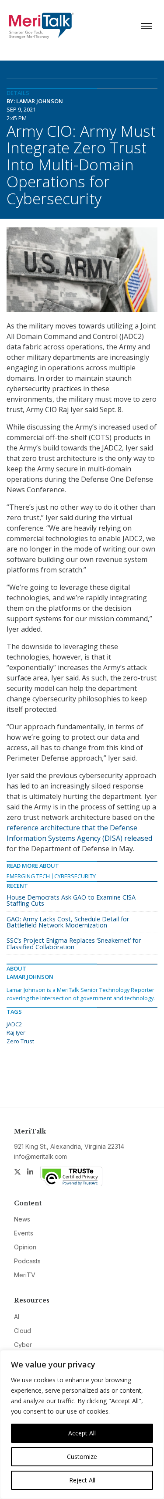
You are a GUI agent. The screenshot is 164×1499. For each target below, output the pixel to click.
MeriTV (24, 1275)
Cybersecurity (75, 876)
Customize (82, 1456)
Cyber (23, 1344)
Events (23, 1233)
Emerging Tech (28, 876)
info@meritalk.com (40, 1156)
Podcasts (27, 1261)
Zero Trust (20, 1041)
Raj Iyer (16, 1032)
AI (16, 1316)
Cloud (22, 1330)
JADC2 (14, 1024)
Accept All (82, 1433)
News (22, 1219)
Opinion (25, 1247)
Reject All (82, 1480)
